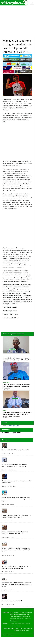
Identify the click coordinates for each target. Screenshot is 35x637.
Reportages (19, 616)
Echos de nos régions (23, 612)
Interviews (19, 614)
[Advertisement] (17, 18)
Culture (10, 425)
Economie (16, 612)
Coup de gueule (25, 614)
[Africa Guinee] (14, 2)
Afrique (11, 614)
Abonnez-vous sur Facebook (24, 623)
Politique (30, 612)
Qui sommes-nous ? (24, 630)
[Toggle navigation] (32, 2)
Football (24, 616)
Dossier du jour (13, 616)
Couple (14, 618)
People (18, 618)
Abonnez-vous (13, 623)
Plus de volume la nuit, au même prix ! (12, 601)
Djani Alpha (16, 425)
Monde (15, 614)
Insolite (21, 618)
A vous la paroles (27, 618)
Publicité (16, 628)
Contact (21, 628)
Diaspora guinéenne (14, 620)
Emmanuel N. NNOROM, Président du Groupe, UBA (15, 450)
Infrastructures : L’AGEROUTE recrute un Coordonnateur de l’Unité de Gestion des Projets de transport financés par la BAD (16, 584)
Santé (11, 618)
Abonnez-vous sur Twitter (16, 625)
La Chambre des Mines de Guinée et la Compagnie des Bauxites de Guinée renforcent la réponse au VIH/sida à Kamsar (16, 550)
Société (11, 612)
